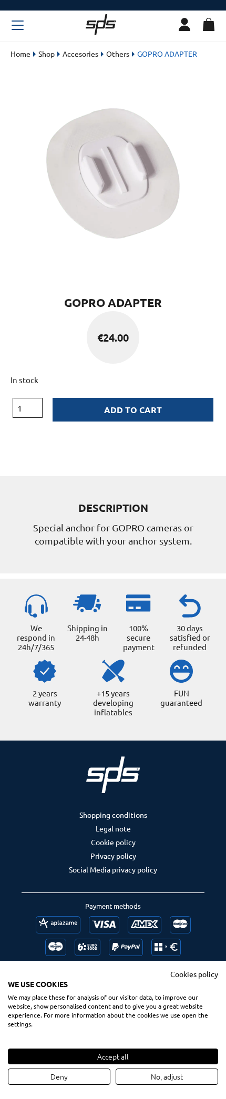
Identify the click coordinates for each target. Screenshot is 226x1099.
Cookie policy (113, 842)
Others (117, 53)
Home (20, 53)
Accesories (80, 53)
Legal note (113, 828)
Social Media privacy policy (113, 869)
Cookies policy (194, 974)
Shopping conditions (113, 814)
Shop (46, 53)
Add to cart (133, 409)
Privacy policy (113, 855)
